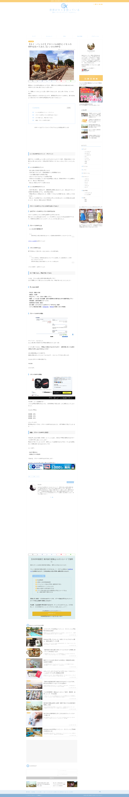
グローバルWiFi (32, 241)
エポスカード (52, 613)
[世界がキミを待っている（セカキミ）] (64, 13)
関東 (86, 201)
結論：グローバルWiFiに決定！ (43, 120)
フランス (87, 185)
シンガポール (88, 154)
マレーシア (87, 159)
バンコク (30, 476)
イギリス (87, 179)
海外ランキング (85, 71)
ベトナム (87, 158)
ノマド (84, 169)
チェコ (86, 182)
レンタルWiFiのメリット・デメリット (45, 112)
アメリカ (85, 166)
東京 (86, 199)
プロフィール (95, 36)
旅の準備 (79, 36)
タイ (86, 156)
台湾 (86, 163)
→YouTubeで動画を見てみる (86, 104)
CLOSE (68, 107)
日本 (64, 36)
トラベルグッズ (88, 192)
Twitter (52, 306)
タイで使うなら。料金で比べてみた (44, 117)
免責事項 (39, 795)
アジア (34, 36)
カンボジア (87, 153)
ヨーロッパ (49, 36)
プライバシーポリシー (31, 795)
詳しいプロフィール (89, 62)
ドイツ (86, 183)
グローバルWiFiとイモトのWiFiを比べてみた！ (47, 115)
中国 (86, 161)
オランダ (87, 180)
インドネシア (88, 151)
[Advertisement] (64, 24)
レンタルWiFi (31, 41)
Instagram (46, 306)
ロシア (86, 187)
